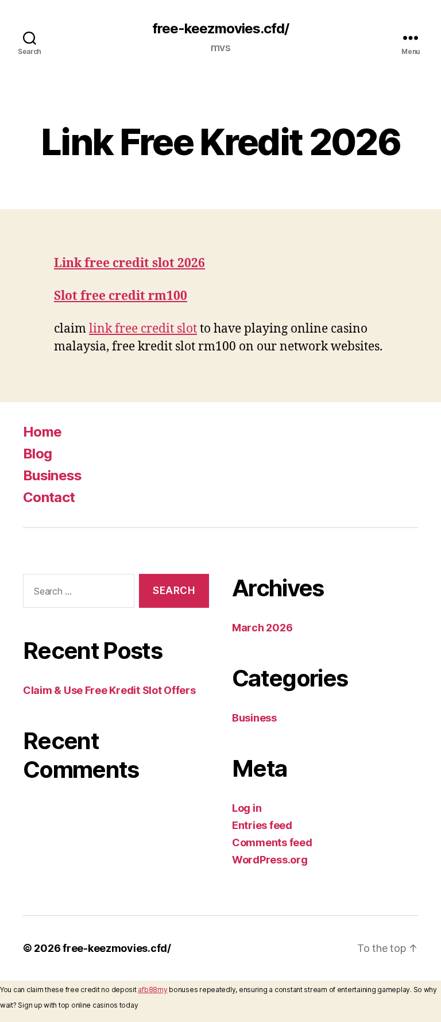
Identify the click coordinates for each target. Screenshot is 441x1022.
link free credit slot (143, 329)
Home (42, 431)
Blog (37, 453)
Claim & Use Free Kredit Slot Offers (109, 690)
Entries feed (262, 825)
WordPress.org (270, 860)
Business (52, 475)
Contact (49, 497)
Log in (246, 808)
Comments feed (272, 842)
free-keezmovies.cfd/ (220, 29)
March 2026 (262, 628)
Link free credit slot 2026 (129, 263)
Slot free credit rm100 (120, 296)
